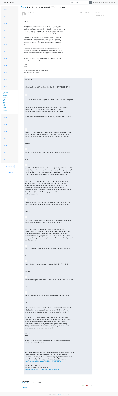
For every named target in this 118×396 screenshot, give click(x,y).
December (5, 92)
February (5, 109)
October (5, 95)
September (6, 97)
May (4, 104)
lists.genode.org (9, 2)
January (5, 110)
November (5, 94)
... (24, 77)
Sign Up (113, 2)
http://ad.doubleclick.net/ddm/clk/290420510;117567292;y (44, 361)
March (4, 107)
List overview (10, 166)
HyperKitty (59, 394)
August (4, 99)
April (4, 105)
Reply (25, 387)
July (4, 100)
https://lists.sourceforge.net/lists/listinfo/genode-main (42, 369)
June (4, 102)
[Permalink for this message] (91, 386)
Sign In (106, 2)
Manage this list (98, 2)
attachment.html (26, 382)
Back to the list (100, 15)
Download (10, 172)
